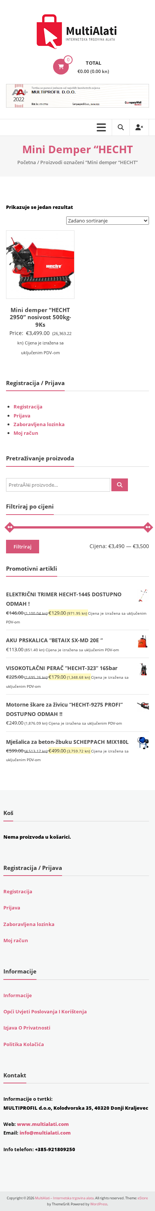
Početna (26, 162)
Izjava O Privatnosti (26, 1027)
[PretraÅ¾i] (119, 484)
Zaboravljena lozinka (39, 424)
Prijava (22, 415)
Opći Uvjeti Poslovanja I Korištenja (45, 1011)
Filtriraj (23, 546)
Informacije (17, 995)
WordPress (98, 1204)
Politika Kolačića (23, 1044)
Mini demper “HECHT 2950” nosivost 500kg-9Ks (40, 317)
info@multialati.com (45, 1132)
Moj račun (26, 433)
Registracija (28, 406)
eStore (143, 1198)
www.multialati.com (43, 1124)
